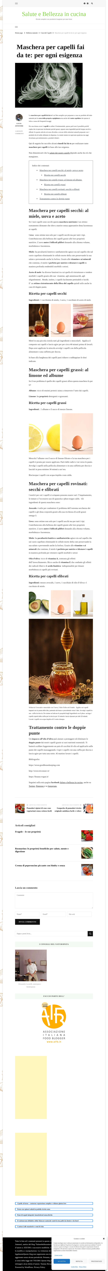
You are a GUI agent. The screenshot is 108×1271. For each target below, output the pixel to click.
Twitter (32, 786)
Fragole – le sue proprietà (28, 831)
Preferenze (96, 1261)
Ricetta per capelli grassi (54, 184)
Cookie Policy (74, 1267)
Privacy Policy (82, 1267)
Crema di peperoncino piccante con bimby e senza (40, 865)
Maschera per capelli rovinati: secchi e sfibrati (60, 189)
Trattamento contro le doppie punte (55, 198)
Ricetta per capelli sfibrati (55, 194)
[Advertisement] (31, 1087)
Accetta (62, 1261)
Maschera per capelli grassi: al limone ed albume (61, 180)
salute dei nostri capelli (60, 153)
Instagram (52, 786)
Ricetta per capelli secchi (55, 175)
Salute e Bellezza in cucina (54, 14)
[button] (104, 1239)
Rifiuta (79, 1261)
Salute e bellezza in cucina (71, 782)
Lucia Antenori (19, 125)
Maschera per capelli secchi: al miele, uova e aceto (61, 170)
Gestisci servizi (58, 1255)
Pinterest (40, 786)
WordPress (29, 1267)
